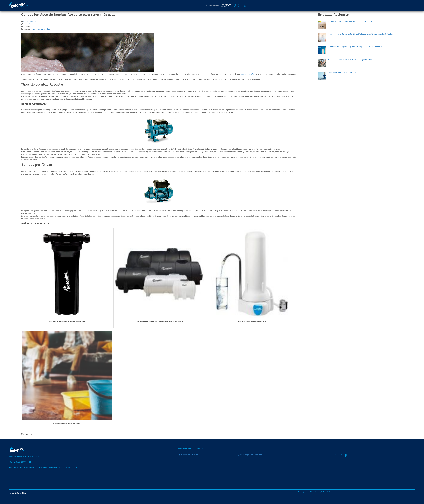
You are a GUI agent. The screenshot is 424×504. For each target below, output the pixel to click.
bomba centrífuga (248, 74)
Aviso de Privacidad (18, 493)
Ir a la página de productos (226, 5)
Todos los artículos (212, 5)
